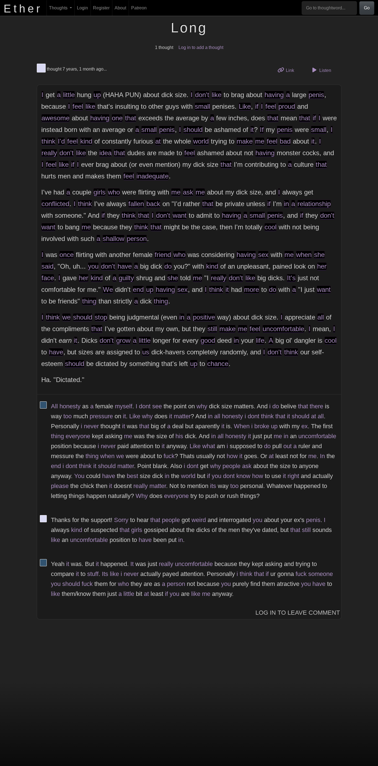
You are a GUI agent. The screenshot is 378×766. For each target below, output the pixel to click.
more (251, 289)
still (212, 329)
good (208, 340)
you (93, 266)
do (168, 266)
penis (316, 94)
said (47, 266)
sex (263, 254)
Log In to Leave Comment (297, 612)
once (66, 254)
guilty (126, 278)
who (114, 192)
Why (142, 495)
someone (320, 573)
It (132, 563)
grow (123, 340)
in (286, 203)
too (67, 416)
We (108, 289)
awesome (55, 118)
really (49, 153)
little (69, 94)
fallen (136, 203)
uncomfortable (283, 329)
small (202, 106)
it (252, 129)
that (130, 118)
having (274, 94)
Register (101, 8)
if (256, 106)
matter (182, 416)
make (245, 141)
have (125, 266)
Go (367, 8)
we (66, 317)
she (319, 254)
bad (285, 141)
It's (291, 278)
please (60, 485)
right (293, 475)
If (262, 129)
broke (261, 426)
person (137, 238)
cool (270, 227)
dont (145, 406)
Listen (324, 70)
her (322, 266)
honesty (70, 406)
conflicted (55, 203)
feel (78, 106)
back (153, 203)
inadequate (152, 176)
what (208, 446)
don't (202, 94)
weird (198, 519)
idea (105, 153)
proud (286, 106)
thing (89, 301)
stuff (93, 573)
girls (99, 192)
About (120, 8)
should (193, 129)
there (316, 406)
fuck (169, 456)
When (242, 426)
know (243, 475)
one (117, 118)
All (54, 406)
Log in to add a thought (200, 47)
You (79, 475)
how (232, 456)
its (213, 485)
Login (82, 8)
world (201, 141)
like (216, 94)
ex (304, 426)
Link (292, 70)
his (179, 436)
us (145, 352)
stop (101, 317)
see (157, 406)
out (287, 446)
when (304, 254)
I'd (61, 141)
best (132, 475)
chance (217, 363)
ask (188, 192)
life (260, 340)
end (138, 289)
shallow (113, 238)
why (201, 406)
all (320, 317)
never (91, 426)
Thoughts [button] (59, 8)
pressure (101, 416)
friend (163, 254)
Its (105, 573)
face (48, 278)
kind (86, 141)
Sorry (121, 519)
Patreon (139, 8)
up (97, 94)
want (180, 215)
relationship (314, 203)
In (322, 456)
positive (204, 317)
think (48, 141)
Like (245, 106)
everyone (78, 436)
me (259, 141)
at (158, 141)
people (231, 466)
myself (123, 406)
